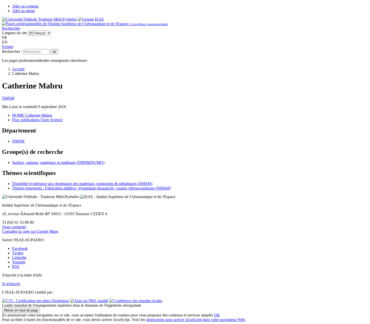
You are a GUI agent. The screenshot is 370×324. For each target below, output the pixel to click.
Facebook (20, 248)
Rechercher (11, 28)
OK (217, 315)
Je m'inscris (11, 284)
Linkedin (19, 257)
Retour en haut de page (21, 310)
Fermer (7, 46)
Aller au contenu (25, 6)
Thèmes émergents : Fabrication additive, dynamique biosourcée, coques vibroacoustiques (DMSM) (91, 188)
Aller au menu (23, 11)
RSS (15, 266)
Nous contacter (14, 227)
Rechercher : (12, 51)
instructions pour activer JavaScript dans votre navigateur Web (195, 319)
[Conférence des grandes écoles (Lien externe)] (135, 301)
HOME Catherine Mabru (32, 115)
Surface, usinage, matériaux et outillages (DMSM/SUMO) (58, 162)
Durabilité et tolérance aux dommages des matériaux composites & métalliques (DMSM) (82, 183)
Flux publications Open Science (37, 120)
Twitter (17, 253)
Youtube (18, 262)
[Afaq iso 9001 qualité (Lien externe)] (89, 301)
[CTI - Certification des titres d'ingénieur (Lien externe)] (35, 301)
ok (54, 52)
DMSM (8, 98)
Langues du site (14, 33)
